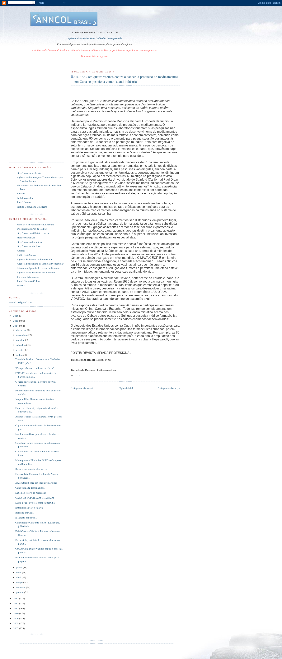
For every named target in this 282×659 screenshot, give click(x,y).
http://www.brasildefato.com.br (33, 233)
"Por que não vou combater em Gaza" (34, 368)
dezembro (21, 330)
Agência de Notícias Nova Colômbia (36, 272)
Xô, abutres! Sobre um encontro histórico (36, 482)
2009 (16, 618)
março (19, 582)
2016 (16, 315)
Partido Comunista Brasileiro (32, 206)
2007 (16, 628)
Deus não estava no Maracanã (30, 492)
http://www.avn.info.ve (28, 246)
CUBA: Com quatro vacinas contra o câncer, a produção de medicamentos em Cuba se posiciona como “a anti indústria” (126, 79)
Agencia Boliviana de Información (35, 259)
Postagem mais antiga (168, 388)
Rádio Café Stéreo (26, 255)
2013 (16, 598)
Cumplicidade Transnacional (30, 487)
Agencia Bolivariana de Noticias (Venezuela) (40, 263)
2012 (16, 603)
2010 (16, 613)
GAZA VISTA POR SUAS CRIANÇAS (34, 497)
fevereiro (21, 587)
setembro (21, 345)
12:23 (77, 375)
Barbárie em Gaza (24, 512)
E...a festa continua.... (26, 517)
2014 (16, 325)
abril (19, 577)
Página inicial (126, 388)
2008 (16, 623)
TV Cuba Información (28, 277)
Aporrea (21, 250)
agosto (20, 350)
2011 (16, 608)
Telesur (20, 285)
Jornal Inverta (24, 202)
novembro (21, 335)
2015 (16, 320)
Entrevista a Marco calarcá (29, 507)
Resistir (21, 193)
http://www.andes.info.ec (29, 242)
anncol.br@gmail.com (20, 302)
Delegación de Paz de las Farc (32, 228)
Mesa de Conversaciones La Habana (35, 224)
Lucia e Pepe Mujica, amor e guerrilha (35, 502)
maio (19, 572)
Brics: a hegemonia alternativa (31, 469)
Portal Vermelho (25, 198)
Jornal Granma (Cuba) (28, 281)
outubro (20, 340)
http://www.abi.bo (26, 237)
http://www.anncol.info (29, 173)
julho (19, 355)
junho (19, 567)
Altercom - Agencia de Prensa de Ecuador (38, 268)
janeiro (20, 592)
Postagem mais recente (82, 388)
